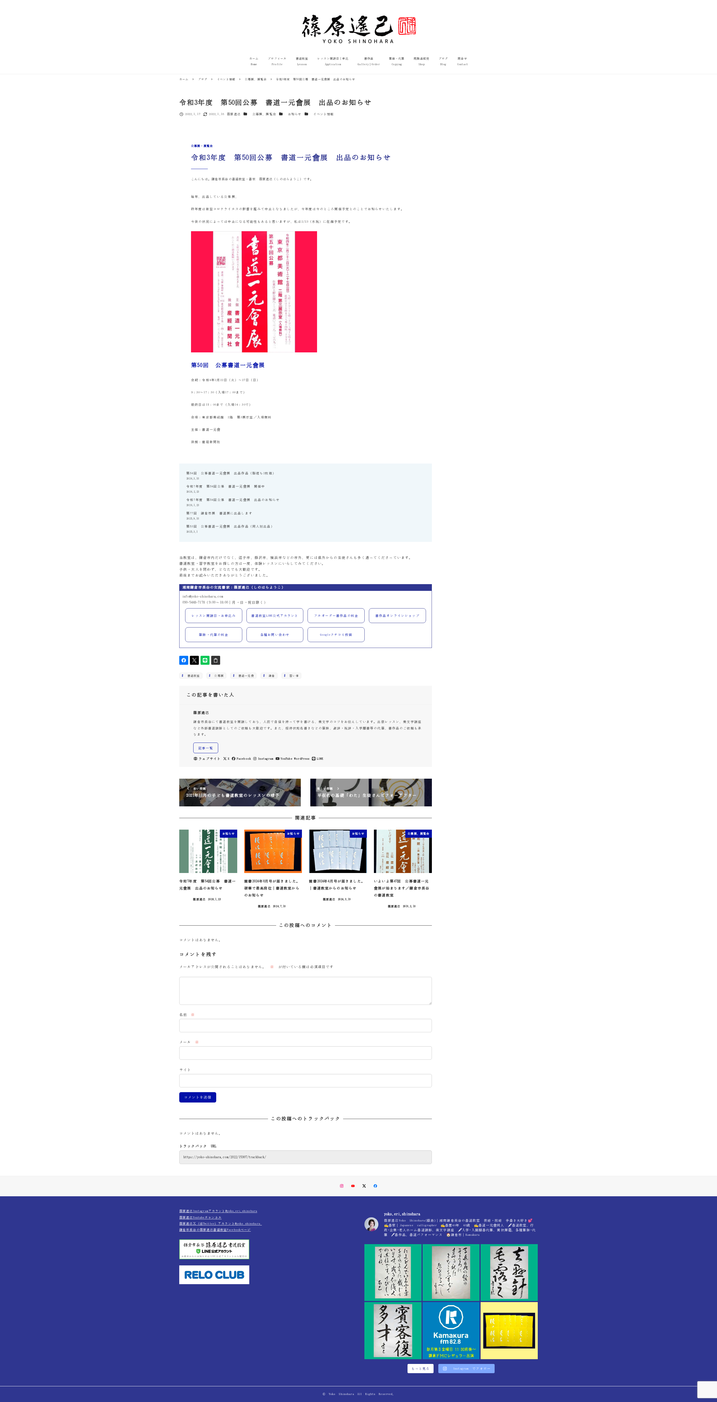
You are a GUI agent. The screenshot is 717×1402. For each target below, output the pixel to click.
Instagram (265, 758)
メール (189, 1042)
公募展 (217, 675)
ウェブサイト (210, 758)
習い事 (292, 675)
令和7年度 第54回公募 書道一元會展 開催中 (225, 486)
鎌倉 (270, 675)
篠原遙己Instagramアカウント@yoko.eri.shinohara (218, 1211)
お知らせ (295, 114)
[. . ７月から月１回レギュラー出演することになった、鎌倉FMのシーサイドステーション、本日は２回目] (451, 1330)
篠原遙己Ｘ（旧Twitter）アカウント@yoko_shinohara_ (220, 1223)
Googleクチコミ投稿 (336, 634)
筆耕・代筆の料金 (213, 634)
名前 (187, 1015)
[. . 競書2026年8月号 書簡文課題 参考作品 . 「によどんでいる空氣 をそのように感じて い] (393, 1272)
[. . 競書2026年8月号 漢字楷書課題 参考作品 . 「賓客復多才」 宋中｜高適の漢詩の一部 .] (393, 1330)
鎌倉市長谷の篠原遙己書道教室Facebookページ (215, 1229)
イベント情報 (323, 114)
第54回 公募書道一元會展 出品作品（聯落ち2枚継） (231, 473)
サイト (185, 1070)
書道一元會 (244, 675)
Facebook (244, 758)
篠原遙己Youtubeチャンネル (200, 1217)
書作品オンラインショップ (397, 615)
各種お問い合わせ (275, 634)
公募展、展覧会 (264, 114)
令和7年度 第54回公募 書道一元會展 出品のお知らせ (233, 499)
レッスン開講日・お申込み (214, 615)
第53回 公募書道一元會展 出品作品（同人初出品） (230, 526)
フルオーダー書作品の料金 (336, 615)
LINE (320, 758)
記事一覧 (205, 748)
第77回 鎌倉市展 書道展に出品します (219, 513)
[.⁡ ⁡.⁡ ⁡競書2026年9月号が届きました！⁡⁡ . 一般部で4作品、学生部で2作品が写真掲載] (509, 1330)
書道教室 (192, 675)
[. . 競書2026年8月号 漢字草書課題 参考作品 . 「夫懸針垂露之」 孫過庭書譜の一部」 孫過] (509, 1272)
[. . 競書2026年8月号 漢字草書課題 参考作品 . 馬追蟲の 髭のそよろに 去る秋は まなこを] (451, 1272)
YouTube (286, 758)
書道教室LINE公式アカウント (274, 615)
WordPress (301, 758)
